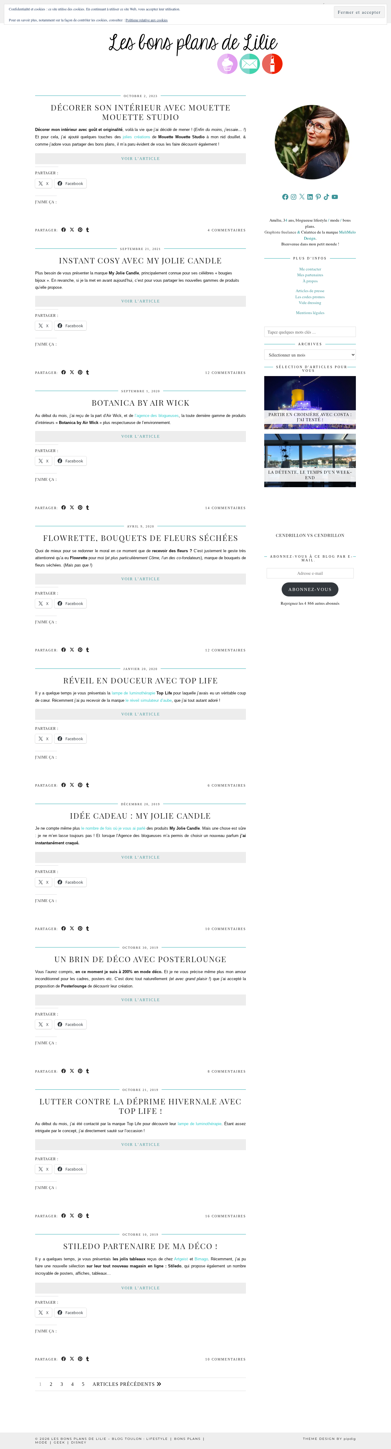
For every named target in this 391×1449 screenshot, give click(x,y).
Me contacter (310, 269)
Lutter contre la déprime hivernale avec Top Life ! (140, 1106)
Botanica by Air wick (141, 402)
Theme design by (329, 1439)
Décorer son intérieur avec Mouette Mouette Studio (141, 112)
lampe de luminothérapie (133, 693)
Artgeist (181, 1259)
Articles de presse (310, 290)
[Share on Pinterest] (80, 230)
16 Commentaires (225, 1216)
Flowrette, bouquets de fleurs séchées (140, 537)
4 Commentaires (227, 230)
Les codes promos (310, 296)
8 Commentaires (227, 1071)
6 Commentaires (227, 785)
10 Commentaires (225, 929)
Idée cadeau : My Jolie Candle (140, 815)
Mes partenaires (310, 274)
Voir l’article (140, 158)
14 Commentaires (225, 508)
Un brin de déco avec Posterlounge (140, 959)
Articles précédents (124, 1384)
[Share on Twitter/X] (72, 230)
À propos (310, 281)
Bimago (201, 1259)
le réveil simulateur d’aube (149, 700)
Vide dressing (310, 302)
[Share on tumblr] (88, 230)
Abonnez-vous (310, 589)
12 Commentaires (225, 373)
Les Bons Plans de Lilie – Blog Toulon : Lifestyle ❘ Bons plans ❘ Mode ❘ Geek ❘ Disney (120, 1440)
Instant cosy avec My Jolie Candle (140, 260)
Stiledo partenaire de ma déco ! (140, 1246)
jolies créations (136, 137)
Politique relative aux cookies (147, 19)
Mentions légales (310, 312)
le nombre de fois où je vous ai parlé (113, 828)
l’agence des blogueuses (157, 415)
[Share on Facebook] (64, 230)
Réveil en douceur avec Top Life (140, 680)
